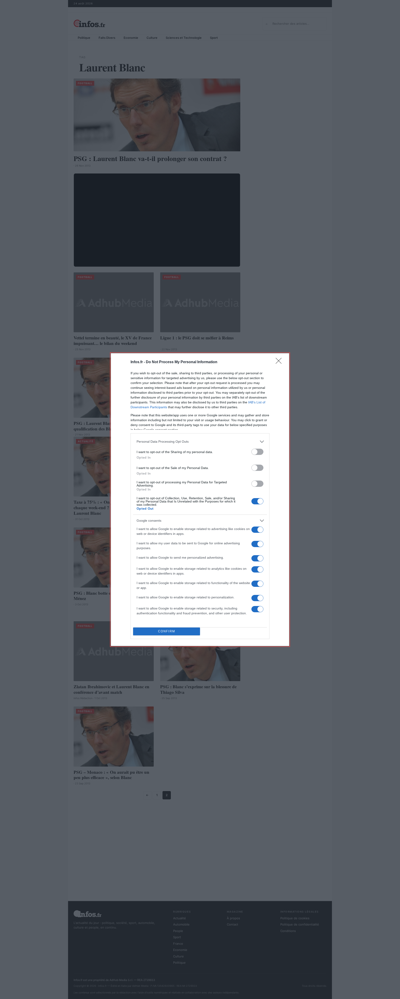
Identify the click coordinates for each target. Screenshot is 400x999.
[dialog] (200, 499)
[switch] (257, 452)
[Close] (280, 362)
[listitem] (200, 441)
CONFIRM (166, 631)
